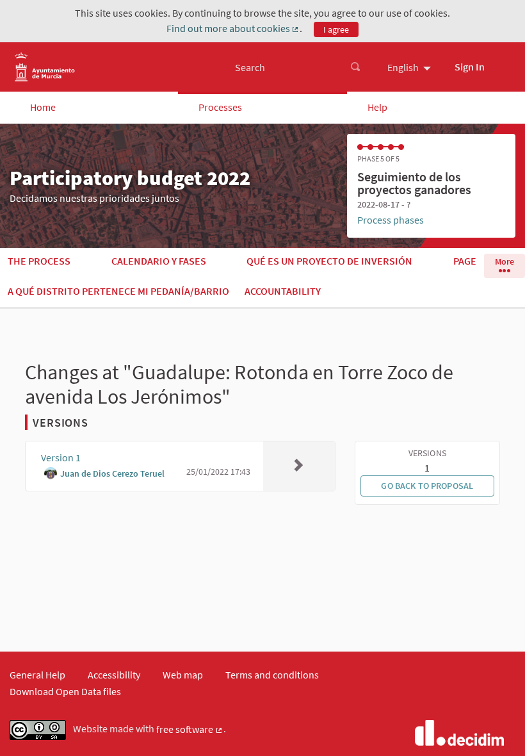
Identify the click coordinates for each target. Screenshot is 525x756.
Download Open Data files (65, 691)
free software (189, 730)
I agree (336, 29)
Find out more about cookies (233, 29)
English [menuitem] (403, 67)
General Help (37, 674)
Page (464, 260)
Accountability (283, 290)
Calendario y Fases (158, 260)
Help (377, 107)
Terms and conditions (272, 674)
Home (43, 107)
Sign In (470, 66)
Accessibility (114, 674)
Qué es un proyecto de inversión (329, 260)
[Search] (355, 67)
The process (39, 260)
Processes (220, 107)
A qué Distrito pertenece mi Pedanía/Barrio (118, 290)
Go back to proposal (427, 485)
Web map (183, 674)
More (504, 261)
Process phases (390, 219)
